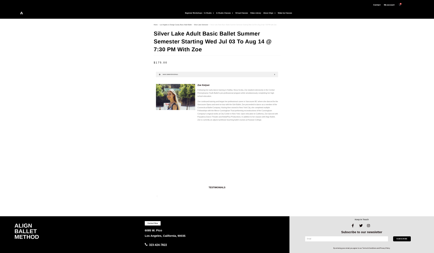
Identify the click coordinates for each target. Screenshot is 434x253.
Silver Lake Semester (201, 25)
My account (389, 5)
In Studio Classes (223, 13)
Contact (377, 5)
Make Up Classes (285, 13)
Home (156, 25)
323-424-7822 (158, 245)
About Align (268, 13)
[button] (157, 196)
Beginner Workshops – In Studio (198, 13)
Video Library (255, 13)
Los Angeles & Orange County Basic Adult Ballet (176, 25)
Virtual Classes (241, 13)
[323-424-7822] (146, 244)
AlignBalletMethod (26, 231)
